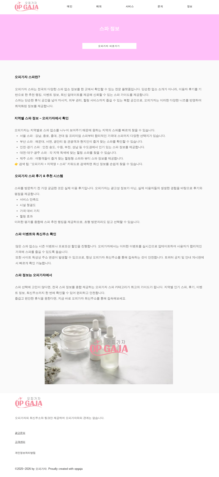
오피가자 (41, 468)
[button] (129, 6)
